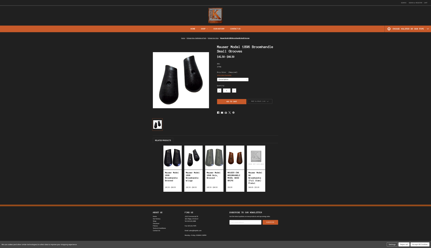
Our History (218, 29)
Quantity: (221, 85)
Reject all (404, 244)
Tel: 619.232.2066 (190, 221)
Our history (156, 219)
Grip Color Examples (224, 75)
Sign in (411, 3)
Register (419, 3)
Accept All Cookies (420, 244)
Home (192, 29)
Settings (392, 244)
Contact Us (235, 29)
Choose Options (173, 160)
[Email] (222, 112)
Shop (203, 29)
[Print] (226, 112)
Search (403, 3)
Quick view (172, 154)
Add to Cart (235, 160)
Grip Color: (227, 72)
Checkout (156, 223)
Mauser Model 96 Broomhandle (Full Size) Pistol (255, 178)
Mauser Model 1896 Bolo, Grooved (214, 175)
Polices (155, 226)
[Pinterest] (233, 112)
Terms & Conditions (159, 228)
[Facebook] (218, 112)
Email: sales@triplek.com (193, 230)
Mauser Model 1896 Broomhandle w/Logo (193, 176)
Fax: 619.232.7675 (190, 226)
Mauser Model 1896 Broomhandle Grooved (172, 176)
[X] (230, 112)
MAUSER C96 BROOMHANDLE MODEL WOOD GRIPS (234, 176)
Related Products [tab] (163, 140)
